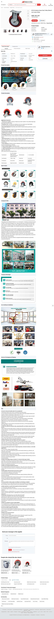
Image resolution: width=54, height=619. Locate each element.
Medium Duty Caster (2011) (44, 582)
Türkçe (22, 612)
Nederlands (35, 611)
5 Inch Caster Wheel (11, 601)
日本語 (45, 611)
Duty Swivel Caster (28, 601)
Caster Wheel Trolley (44, 598)
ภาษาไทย (50, 611)
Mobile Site (25, 610)
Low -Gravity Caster (43, 583)
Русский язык (24, 611)
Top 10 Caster (35, 601)
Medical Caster (20, 593)
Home (2, 7)
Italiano (28, 611)
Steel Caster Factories (15, 598)
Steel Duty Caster (19, 601)
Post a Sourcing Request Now (13, 551)
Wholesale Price (31, 609)
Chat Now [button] (43, 20)
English (8, 611)
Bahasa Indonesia (30, 612)
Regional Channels (42, 609)
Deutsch (31, 611)
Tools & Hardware (6, 7)
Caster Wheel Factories (24, 598)
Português (15, 611)
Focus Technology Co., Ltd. (20, 614)
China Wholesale (26, 609)
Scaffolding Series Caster (5, 582)
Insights (29, 610)
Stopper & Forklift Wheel (18, 583)
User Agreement (33, 614)
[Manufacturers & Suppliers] (27, 2)
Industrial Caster (13, 593)
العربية (39, 611)
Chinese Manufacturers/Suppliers (17, 609)
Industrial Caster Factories (35, 598)
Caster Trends (42, 601)
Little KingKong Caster (30, 583)
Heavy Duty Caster (17, 582)
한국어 (42, 611)
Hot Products (4, 609)
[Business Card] (51, 50)
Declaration (38, 614)
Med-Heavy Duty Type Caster (5, 583)
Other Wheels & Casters (19, 7)
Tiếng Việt (25, 612)
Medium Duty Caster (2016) (31, 582)
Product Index (48, 609)
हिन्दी (47, 611)
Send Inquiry (34, 20)
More (2, 605)
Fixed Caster (4, 601)
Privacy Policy (43, 614)
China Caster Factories (5, 598)
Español (12, 611)
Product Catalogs (16, 579)
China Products (9, 609)
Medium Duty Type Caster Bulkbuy (7, 603)
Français (19, 611)
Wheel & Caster (12, 7)
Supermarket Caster (5, 593)
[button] (32, 48)
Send (10, 549)
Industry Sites (37, 609)
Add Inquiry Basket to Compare (16, 34)
